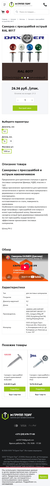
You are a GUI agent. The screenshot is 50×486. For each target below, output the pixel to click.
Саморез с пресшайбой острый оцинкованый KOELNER (13, 377)
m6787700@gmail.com (25, 440)
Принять (43, 477)
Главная (4, 19)
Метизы (22, 19)
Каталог (13, 19)
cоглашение (7, 483)
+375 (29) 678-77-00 (25, 434)
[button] (22, 77)
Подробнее (14, 389)
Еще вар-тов (15, 394)
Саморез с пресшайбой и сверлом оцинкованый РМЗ (39, 377)
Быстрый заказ (25, 108)
